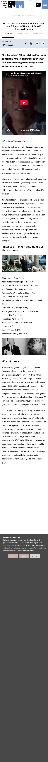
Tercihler (34, 556)
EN (38, 4)
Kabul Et (13, 556)
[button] (26, 43)
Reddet (24, 556)
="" (30, 1)
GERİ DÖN (8, 42)
